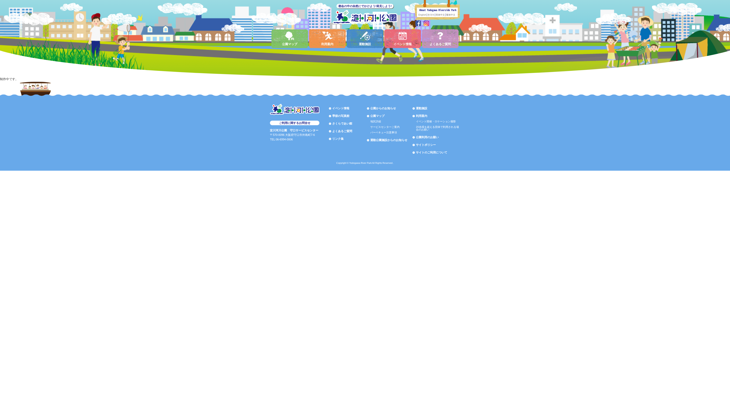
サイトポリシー (426, 144)
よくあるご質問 (440, 44)
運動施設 (365, 44)
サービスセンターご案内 (385, 126)
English (422, 15)
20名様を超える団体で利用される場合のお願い (437, 128)
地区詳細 (375, 121)
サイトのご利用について (431, 152)
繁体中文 (450, 15)
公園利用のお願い (427, 137)
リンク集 (338, 138)
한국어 (431, 15)
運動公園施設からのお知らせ (388, 140)
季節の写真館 (340, 115)
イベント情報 (403, 44)
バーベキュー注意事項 (383, 132)
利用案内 (327, 44)
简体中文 (440, 15)
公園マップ (289, 44)
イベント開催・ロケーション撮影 (436, 121)
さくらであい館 (342, 123)
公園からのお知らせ (383, 108)
